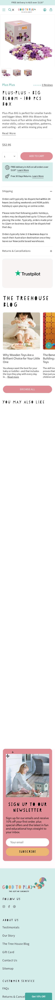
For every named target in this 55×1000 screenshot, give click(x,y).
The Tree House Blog (15, 944)
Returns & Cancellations (16, 251)
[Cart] (51, 9)
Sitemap (8, 968)
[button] (38, 996)
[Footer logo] (24, 884)
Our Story (8, 935)
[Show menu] (4, 9)
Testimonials (10, 927)
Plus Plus (8, 85)
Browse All (27, 389)
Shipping (7, 191)
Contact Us (9, 960)
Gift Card (8, 952)
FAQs (5, 988)
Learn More (23, 170)
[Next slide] (49, 345)
